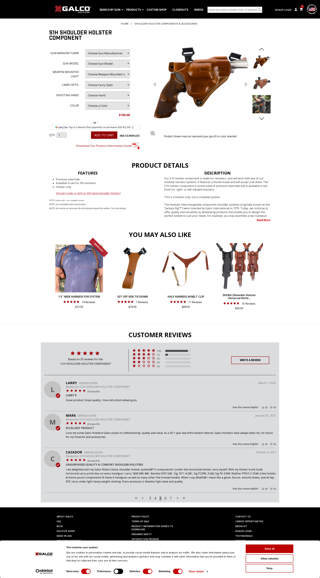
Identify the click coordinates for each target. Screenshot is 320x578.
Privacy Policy (140, 516)
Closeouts (180, 10)
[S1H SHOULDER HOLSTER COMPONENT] (200, 81)
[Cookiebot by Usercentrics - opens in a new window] (44, 571)
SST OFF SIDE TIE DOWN (132, 296)
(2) (158, 354)
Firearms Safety (142, 534)
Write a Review (250, 360)
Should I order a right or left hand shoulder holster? (88, 193)
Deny (269, 568)
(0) (158, 358)
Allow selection (269, 558)
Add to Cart (104, 135)
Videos (198, 10)
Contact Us (242, 516)
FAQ (59, 521)
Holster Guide (66, 531)
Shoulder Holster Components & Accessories (165, 23)
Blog (60, 526)
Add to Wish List (130, 135)
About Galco (65, 516)
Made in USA (64, 535)
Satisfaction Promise (145, 539)
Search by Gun (110, 10)
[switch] (118, 571)
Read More (263, 219)
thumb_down (271, 407)
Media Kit (241, 526)
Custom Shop (156, 10)
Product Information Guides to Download (152, 528)
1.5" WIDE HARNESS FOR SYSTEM (79, 296)
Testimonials (243, 535)
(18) (159, 351)
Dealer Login (283, 9)
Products (133, 10)
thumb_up (263, 407)
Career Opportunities (249, 521)
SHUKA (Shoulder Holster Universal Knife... (239, 297)
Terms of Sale (140, 521)
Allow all (269, 548)
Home (125, 23)
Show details (196, 571)
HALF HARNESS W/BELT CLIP (186, 296)
